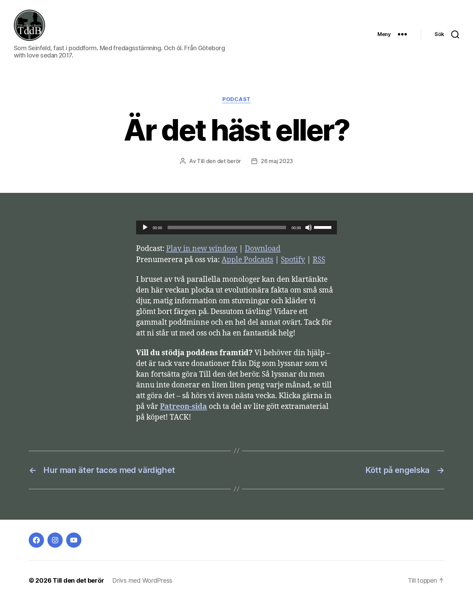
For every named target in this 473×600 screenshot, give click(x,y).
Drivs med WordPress (142, 580)
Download (262, 248)
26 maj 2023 (277, 161)
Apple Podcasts (247, 260)
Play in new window (201, 248)
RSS (319, 260)
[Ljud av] (308, 227)
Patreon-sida (183, 406)
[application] (236, 227)
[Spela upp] (145, 227)
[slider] (323, 227)
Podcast (236, 99)
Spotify (293, 260)
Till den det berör (219, 161)
